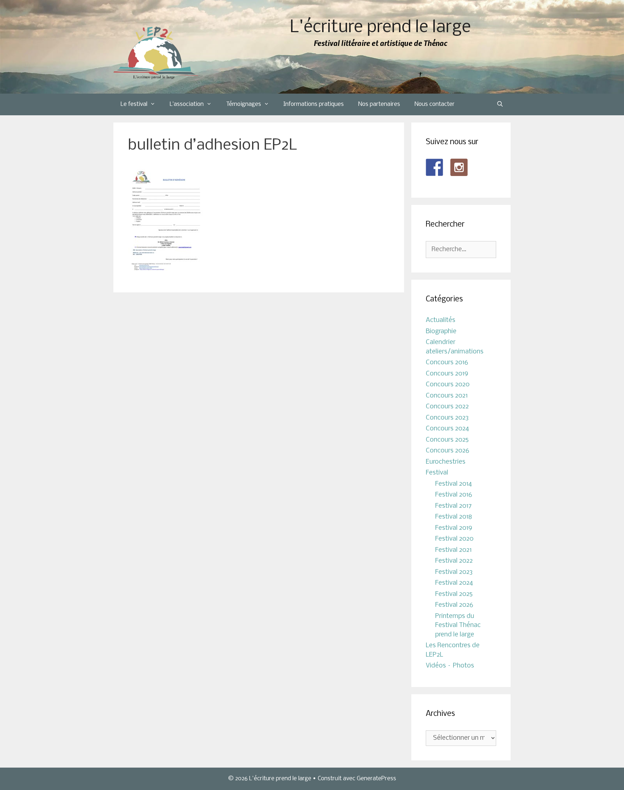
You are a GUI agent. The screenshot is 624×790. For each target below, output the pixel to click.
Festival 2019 (453, 528)
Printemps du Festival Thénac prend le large (458, 625)
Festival (437, 472)
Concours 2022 (447, 406)
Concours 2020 (447, 384)
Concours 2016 (447, 362)
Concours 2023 (447, 418)
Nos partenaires (379, 104)
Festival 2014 (453, 484)
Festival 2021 (453, 550)
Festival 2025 (454, 594)
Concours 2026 (447, 450)
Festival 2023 (454, 572)
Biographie (441, 331)
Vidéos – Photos (450, 665)
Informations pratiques (313, 104)
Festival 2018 (453, 517)
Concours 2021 (447, 395)
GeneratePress (376, 779)
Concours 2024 (447, 428)
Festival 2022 (454, 561)
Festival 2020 (454, 539)
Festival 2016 (453, 494)
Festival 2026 (454, 605)
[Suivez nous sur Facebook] (434, 167)
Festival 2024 (454, 583)
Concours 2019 (447, 373)
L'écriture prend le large (380, 27)
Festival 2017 (453, 506)
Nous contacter (435, 104)
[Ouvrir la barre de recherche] (500, 104)
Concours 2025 (447, 440)
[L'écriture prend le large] (155, 53)
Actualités (440, 320)
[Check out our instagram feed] (459, 167)
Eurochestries (445, 462)
